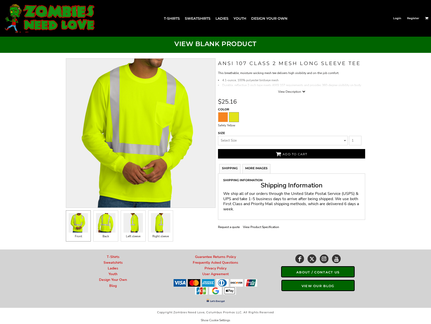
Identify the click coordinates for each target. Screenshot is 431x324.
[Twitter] (312, 258)
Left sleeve (133, 236)
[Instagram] (324, 258)
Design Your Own (113, 279)
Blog (113, 285)
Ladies (113, 268)
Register (413, 18)
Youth (112, 274)
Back (106, 236)
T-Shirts (113, 256)
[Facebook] (299, 258)
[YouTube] (336, 258)
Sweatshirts (113, 262)
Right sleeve (160, 236)
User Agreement (215, 274)
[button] (427, 18)
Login (397, 18)
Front (78, 236)
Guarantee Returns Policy (215, 256)
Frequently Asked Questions (215, 262)
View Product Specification (261, 227)
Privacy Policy (215, 268)
